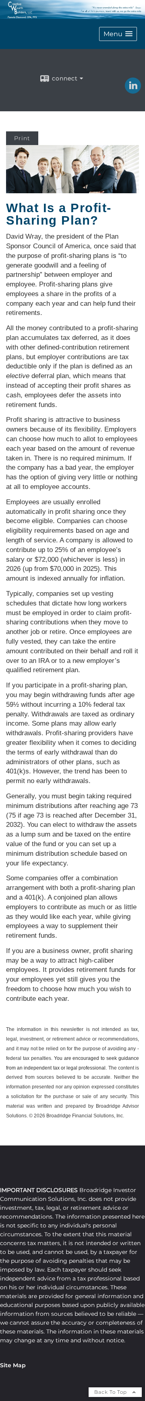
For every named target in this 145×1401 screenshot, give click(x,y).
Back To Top (111, 1392)
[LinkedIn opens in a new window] (133, 91)
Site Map (13, 1365)
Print (22, 138)
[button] (118, 34)
